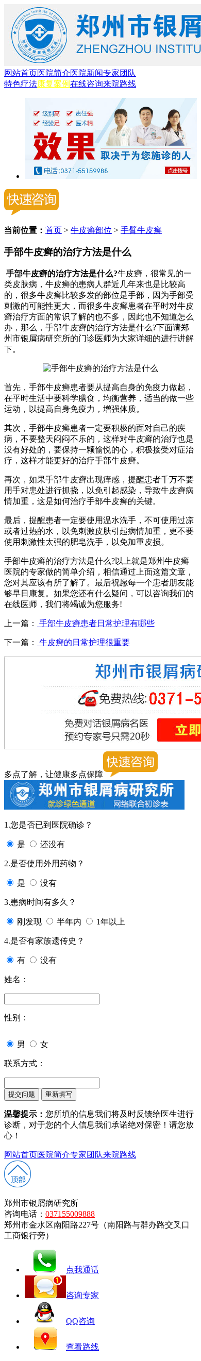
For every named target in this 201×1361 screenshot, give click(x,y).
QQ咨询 (80, 1321)
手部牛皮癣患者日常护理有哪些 (96, 623)
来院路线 (119, 83)
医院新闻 (86, 73)
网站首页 (20, 73)
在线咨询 (86, 83)
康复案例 (53, 83)
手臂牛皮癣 (141, 230)
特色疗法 (20, 83)
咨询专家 (82, 1295)
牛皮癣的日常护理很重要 (83, 642)
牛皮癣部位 (91, 230)
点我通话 (82, 1269)
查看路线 (82, 1346)
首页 (53, 230)
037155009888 (70, 1213)
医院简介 (53, 73)
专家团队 (119, 73)
